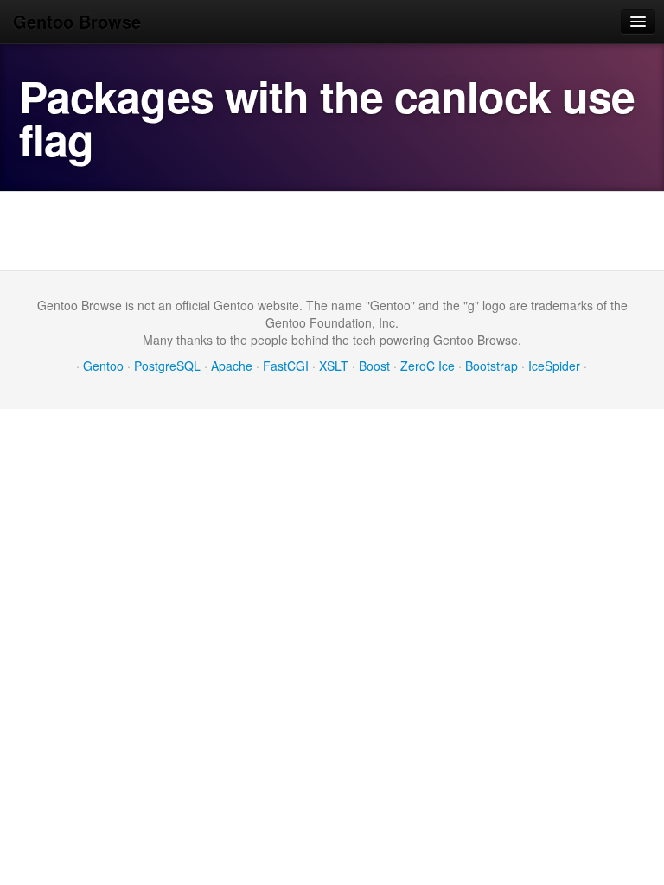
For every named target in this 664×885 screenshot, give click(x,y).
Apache (231, 365)
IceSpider (554, 365)
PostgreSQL (167, 365)
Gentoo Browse (77, 21)
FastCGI (286, 365)
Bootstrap (491, 365)
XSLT (333, 365)
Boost (374, 365)
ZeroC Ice (427, 365)
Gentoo (103, 365)
